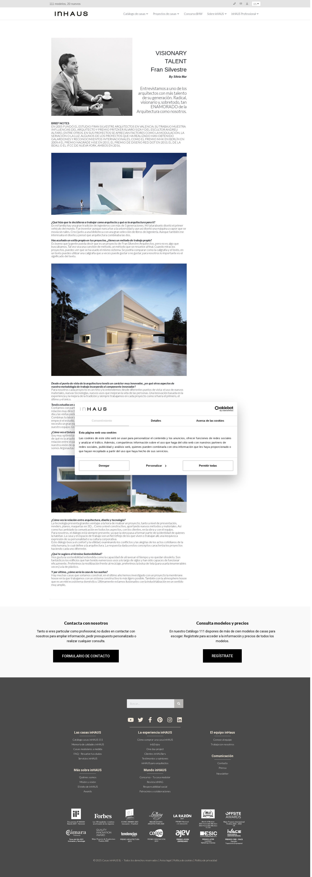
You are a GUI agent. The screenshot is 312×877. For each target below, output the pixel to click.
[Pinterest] (160, 720)
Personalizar (154, 465)
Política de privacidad (206, 860)
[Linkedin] (179, 720)
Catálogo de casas (134, 13)
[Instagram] (169, 720)
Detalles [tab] (156, 420)
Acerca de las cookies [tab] (210, 420)
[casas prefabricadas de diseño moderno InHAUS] (71, 13)
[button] (222, 656)
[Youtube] (130, 720)
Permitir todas (208, 465)
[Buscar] (178, 703)
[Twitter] (140, 720)
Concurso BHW (193, 13)
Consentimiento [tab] (102, 420)
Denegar (104, 465)
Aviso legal (165, 860)
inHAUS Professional (243, 13)
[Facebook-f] (150, 720)
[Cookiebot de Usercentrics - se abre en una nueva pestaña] (217, 408)
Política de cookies (183, 860)
